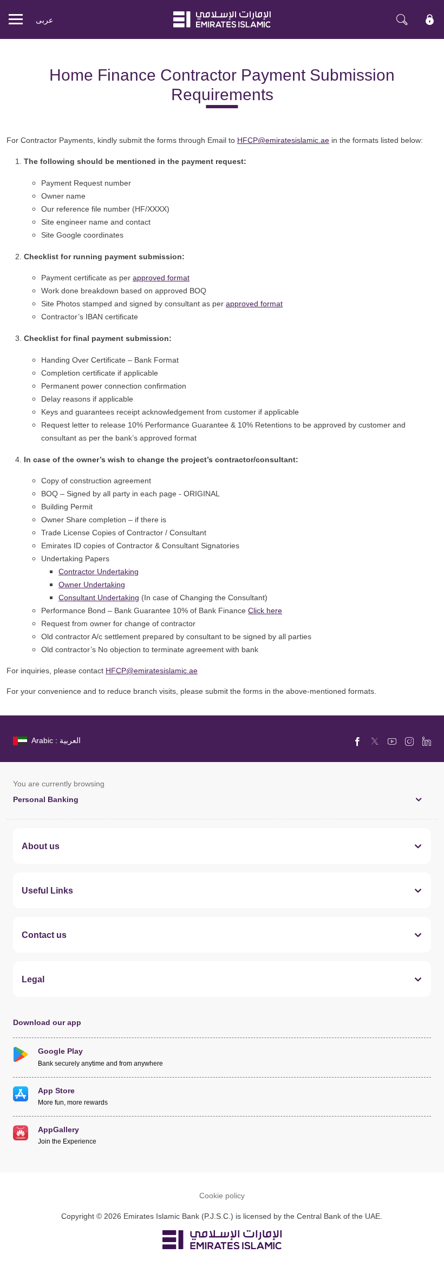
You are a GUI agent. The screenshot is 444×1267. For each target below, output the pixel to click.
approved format (161, 277)
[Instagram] (409, 740)
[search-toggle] (402, 19)
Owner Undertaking (91, 584)
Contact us (44, 934)
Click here (265, 610)
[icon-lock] (430, 19)
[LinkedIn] (426, 740)
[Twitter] (374, 740)
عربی (44, 19)
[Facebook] (357, 740)
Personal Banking (46, 799)
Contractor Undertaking (98, 571)
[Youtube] (392, 740)
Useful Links (47, 890)
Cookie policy (222, 1195)
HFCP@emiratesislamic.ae (283, 140)
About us (41, 846)
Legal (33, 979)
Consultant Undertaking (98, 597)
